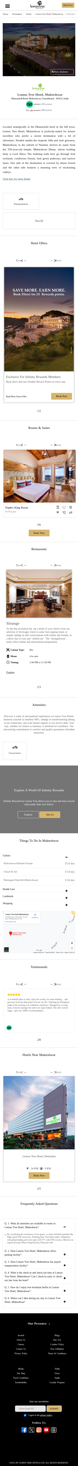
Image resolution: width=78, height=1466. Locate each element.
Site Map (21, 1373)
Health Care (9, 889)
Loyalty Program (57, 1382)
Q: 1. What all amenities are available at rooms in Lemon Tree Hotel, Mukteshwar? (30, 1225)
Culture (6, 855)
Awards (21, 1335)
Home (5, 14)
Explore (10, 672)
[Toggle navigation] (7, 2)
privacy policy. (46, 1415)
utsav (57, 1373)
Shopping (8, 903)
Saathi (57, 1378)
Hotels (28, 14)
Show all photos (61, 72)
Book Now (61, 396)
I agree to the (40, 1415)
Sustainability (21, 1382)
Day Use (57, 1340)
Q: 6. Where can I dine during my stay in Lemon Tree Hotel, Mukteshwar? (32, 1300)
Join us (50, 814)
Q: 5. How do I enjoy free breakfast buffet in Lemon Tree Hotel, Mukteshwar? (32, 1289)
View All (39, 220)
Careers (21, 1344)
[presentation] (18, 260)
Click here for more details (16, 179)
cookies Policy (57, 1344)
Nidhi (57, 1369)
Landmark (8, 896)
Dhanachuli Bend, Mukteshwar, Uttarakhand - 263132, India (40, 98)
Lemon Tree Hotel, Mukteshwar (49, 14)
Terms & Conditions (57, 1353)
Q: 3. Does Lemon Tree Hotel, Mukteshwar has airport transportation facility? (33, 1263)
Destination (17, 14)
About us (21, 1340)
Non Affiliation (57, 1349)
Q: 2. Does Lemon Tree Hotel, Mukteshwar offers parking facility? (30, 1253)
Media (21, 1369)
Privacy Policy (21, 1353)
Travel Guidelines (21, 1378)
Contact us (21, 1349)
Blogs (57, 1335)
